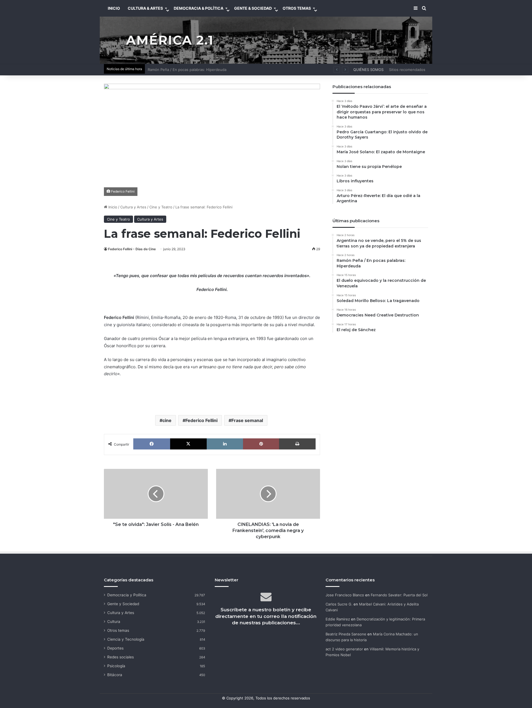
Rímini (143, 317)
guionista (126, 324)
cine (167, 420)
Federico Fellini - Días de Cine (132, 249)
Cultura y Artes (133, 207)
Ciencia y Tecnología (125, 639)
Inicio (112, 207)
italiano (143, 324)
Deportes (115, 648)
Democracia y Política (126, 595)
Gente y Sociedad (123, 604)
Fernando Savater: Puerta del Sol (399, 595)
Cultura (113, 621)
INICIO (114, 8)
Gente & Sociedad (253, 8)
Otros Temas (297, 8)
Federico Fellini (201, 420)
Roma (230, 317)
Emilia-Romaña (165, 317)
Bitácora (114, 675)
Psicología (116, 666)
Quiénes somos (368, 69)
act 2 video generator (344, 649)
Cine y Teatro (160, 207)
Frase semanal (247, 420)
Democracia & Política (198, 8)
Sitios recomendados (407, 69)
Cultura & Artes (145, 8)
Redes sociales (120, 657)
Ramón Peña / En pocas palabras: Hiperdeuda (187, 69)
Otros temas (118, 630)
